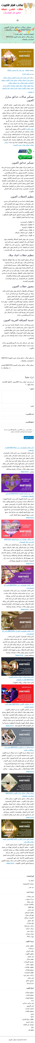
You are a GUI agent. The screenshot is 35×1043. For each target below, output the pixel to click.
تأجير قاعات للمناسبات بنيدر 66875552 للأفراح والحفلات (19, 449)
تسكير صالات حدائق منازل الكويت (15, 80)
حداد (32, 1000)
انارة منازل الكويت (16, 78)
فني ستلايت (30, 896)
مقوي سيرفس (29, 912)
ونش (32, 1014)
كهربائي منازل (29, 915)
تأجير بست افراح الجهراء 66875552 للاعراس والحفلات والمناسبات (20, 495)
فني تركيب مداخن (28, 1003)
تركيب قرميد (30, 1022)
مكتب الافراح (30, 129)
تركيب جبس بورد (28, 975)
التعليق (32, 389)
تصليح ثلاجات (30, 995)
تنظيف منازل (30, 946)
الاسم (32, 406)
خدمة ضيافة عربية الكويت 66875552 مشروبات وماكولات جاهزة (19, 749)
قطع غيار (31, 1030)
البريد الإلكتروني (29, 414)
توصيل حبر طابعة (28, 1024)
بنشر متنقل (30, 902)
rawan (27, 70)
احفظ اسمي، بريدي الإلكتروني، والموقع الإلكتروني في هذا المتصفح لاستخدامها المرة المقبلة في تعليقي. (18, 430)
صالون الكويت (29, 954)
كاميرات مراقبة (29, 918)
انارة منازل (26, 78)
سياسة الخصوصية (28, 884)
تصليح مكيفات (29, 1011)
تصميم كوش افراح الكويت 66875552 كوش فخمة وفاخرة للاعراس (18, 840)
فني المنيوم (30, 1006)
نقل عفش (31, 920)
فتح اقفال (31, 907)
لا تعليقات (31, 92)
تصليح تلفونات (29, 998)
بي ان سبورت (29, 899)
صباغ (32, 1016)
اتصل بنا (31, 880)
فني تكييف (30, 956)
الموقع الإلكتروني (30, 422)
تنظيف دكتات (30, 964)
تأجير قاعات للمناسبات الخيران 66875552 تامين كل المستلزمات (18, 632)
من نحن (31, 887)
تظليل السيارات (29, 972)
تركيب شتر (30, 931)
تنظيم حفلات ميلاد (25, 86)
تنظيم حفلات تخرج (22, 83)
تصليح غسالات (29, 992)
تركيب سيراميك (29, 926)
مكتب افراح (25, 74)
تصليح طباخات (29, 970)
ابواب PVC (30, 936)
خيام (32, 1027)
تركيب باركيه (30, 928)
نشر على (15, 70)
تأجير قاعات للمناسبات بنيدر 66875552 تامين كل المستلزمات (19, 586)
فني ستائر (31, 978)
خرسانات (31, 948)
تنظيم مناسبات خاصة (12, 86)
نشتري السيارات (29, 962)
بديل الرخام (30, 983)
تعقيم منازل (30, 959)
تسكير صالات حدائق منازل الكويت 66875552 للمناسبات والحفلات (20, 794)
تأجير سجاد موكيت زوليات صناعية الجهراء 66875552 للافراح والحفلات (21, 678)
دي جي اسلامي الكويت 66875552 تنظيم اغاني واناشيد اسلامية (19, 705)
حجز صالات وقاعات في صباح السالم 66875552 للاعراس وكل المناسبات (19, 541)
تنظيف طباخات (29, 967)
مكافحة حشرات (29, 904)
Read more (24, 471)
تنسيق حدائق (30, 980)
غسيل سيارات (29, 1008)
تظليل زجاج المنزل (28, 1019)
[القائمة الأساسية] (17, 20)
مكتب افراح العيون (7, 88)
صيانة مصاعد (30, 934)
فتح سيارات (30, 923)
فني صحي (31, 910)
